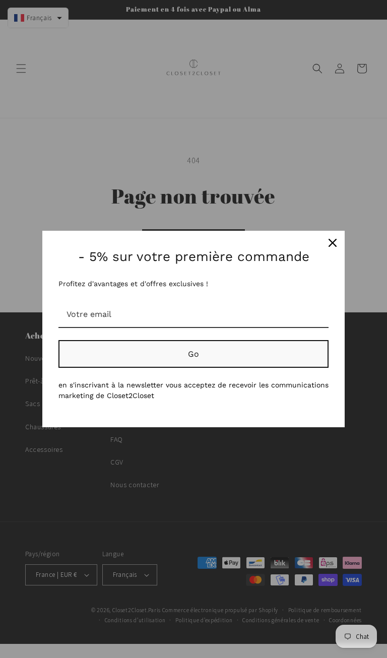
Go (193, 354)
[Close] (332, 243)
